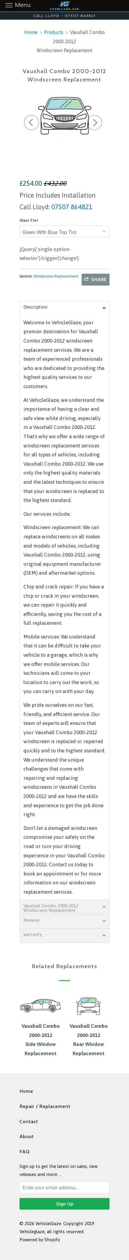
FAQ (25, 1151)
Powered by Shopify (40, 1239)
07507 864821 (71, 207)
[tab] (65, 308)
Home (26, 1091)
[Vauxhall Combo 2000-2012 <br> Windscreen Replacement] (65, 114)
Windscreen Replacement (56, 276)
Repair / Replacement (45, 1106)
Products (53, 32)
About (27, 1136)
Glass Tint (29, 220)
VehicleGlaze (48, 1223)
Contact (29, 1121)
